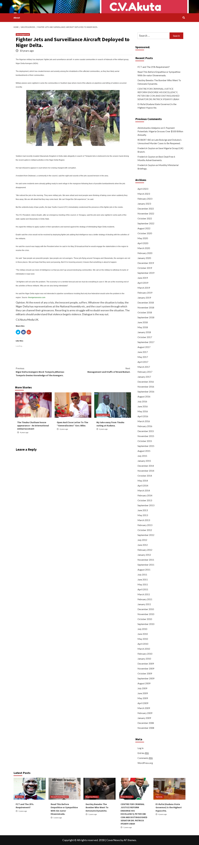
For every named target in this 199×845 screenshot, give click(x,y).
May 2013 (143, 515)
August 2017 (144, 347)
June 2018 (143, 322)
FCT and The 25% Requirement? (154, 66)
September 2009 (146, 678)
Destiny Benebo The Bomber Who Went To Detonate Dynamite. (159, 82)
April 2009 (143, 703)
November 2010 (146, 614)
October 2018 (145, 312)
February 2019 (145, 292)
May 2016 (143, 411)
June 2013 (143, 510)
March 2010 (144, 648)
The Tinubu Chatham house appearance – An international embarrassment (33, 425)
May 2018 (143, 327)
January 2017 (144, 376)
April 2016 (143, 416)
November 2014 (146, 470)
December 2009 (146, 663)
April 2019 (143, 282)
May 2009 (143, 698)
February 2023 (145, 198)
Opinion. (19, 797)
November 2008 (146, 727)
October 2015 (145, 441)
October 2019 (145, 267)
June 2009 (143, 693)
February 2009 (145, 713)
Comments (145, 758)
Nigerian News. (92, 797)
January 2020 (144, 258)
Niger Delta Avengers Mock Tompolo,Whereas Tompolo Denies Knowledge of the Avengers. (40, 372)
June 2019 (143, 277)
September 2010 (146, 624)
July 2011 (142, 574)
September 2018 (146, 317)
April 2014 (143, 485)
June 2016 (143, 406)
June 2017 (143, 352)
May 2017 (143, 357)
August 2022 (144, 228)
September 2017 (146, 342)
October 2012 (145, 530)
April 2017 (143, 361)
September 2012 (146, 535)
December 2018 (146, 302)
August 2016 (144, 396)
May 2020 (143, 238)
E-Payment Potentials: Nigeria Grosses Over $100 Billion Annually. (160, 131)
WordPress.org (145, 763)
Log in (140, 748)
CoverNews (113, 840)
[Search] (183, 17)
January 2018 (144, 332)
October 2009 (145, 673)
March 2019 (144, 287)
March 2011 (144, 594)
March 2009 (144, 708)
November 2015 (146, 436)
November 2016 (146, 386)
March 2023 (144, 193)
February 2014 (145, 495)
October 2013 (145, 500)
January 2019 (144, 297)
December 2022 (146, 208)
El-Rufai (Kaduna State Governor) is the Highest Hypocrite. (157, 106)
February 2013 (145, 525)
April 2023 (143, 188)
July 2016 (142, 401)
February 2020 (145, 253)
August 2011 (144, 569)
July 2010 (142, 629)
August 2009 (144, 683)
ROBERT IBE (144, 139)
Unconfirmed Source (59, 797)
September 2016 (146, 391)
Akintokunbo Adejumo (149, 127)
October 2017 (145, 337)
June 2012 (143, 544)
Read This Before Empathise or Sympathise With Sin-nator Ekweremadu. (159, 73)
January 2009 (144, 718)
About (17, 17)
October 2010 (145, 619)
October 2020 (145, 233)
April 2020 (143, 243)
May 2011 (143, 584)
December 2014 (146, 465)
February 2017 (145, 371)
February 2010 (145, 653)
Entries (143, 753)
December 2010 (146, 609)
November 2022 (146, 213)
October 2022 (145, 218)
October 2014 (145, 475)
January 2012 (144, 554)
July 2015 (142, 455)
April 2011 (143, 589)
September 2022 (146, 223)
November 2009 (146, 668)
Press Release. (127, 797)
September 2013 (146, 505)
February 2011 (145, 599)
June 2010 (143, 633)
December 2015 (146, 431)
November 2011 (146, 559)
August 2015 (144, 450)
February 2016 (145, 426)
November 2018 (146, 307)
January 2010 (144, 658)
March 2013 (144, 520)
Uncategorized (23, 34)
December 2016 (146, 381)
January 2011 (144, 604)
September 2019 (146, 272)
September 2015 (146, 446)
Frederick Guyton (146, 148)
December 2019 (146, 263)
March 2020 (144, 248)
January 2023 (144, 203)
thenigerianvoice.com (36, 297)
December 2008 (146, 723)
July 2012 (142, 540)
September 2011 (146, 564)
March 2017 (144, 366)
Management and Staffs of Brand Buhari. (108, 370)
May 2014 (143, 480)
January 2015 (144, 460)
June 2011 (143, 579)
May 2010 (143, 638)
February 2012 (145, 549)
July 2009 (142, 688)
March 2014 (144, 490)
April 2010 (143, 643)
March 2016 (144, 421)
